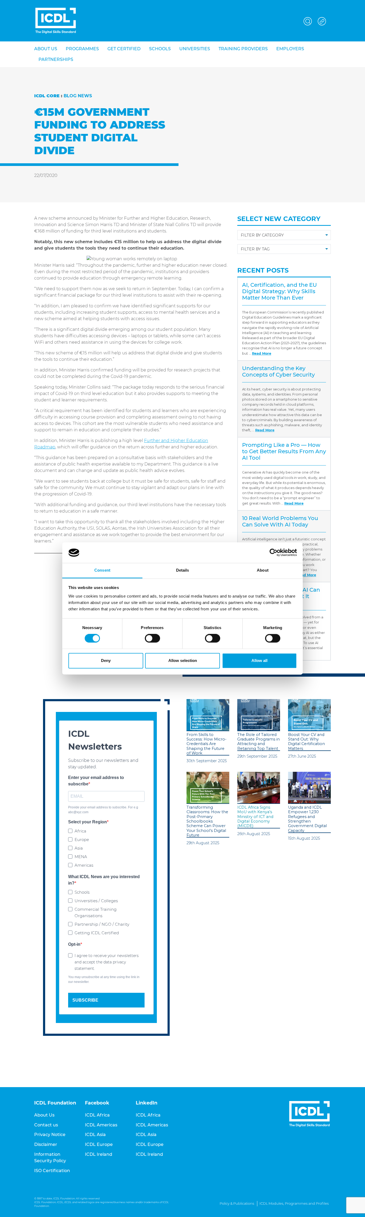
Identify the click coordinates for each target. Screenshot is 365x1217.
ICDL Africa (97, 1115)
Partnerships (55, 59)
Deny (106, 660)
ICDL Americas (101, 1124)
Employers (290, 48)
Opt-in (74, 944)
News (85, 95)
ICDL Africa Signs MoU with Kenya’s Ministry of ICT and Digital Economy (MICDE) (255, 816)
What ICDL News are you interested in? (104, 879)
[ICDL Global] (55, 20)
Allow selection (182, 660)
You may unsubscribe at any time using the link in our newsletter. (103, 979)
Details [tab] (182, 570)
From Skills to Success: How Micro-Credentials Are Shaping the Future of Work (207, 743)
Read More (261, 353)
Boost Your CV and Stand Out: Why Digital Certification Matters (306, 741)
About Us (44, 1115)
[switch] (152, 638)
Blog (70, 95)
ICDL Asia (95, 1134)
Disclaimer (45, 1144)
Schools (160, 48)
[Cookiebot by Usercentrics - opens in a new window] (273, 553)
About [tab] (263, 570)
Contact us (46, 1124)
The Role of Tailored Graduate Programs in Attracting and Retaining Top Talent (258, 741)
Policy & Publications (237, 1204)
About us (45, 48)
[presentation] (208, 715)
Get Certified (124, 48)
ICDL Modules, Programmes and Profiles (294, 1204)
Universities (194, 48)
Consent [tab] (102, 570)
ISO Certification (52, 1170)
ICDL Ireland (98, 1154)
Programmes (82, 48)
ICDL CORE (47, 95)
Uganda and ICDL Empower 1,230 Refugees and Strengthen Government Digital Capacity (307, 819)
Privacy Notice (49, 1134)
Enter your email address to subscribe (96, 780)
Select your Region (87, 822)
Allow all (259, 660)
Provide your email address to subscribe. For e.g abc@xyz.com (103, 809)
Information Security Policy (50, 1157)
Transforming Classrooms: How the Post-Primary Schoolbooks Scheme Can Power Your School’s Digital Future (207, 821)
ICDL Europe (99, 1144)
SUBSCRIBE (85, 1000)
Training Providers (243, 48)
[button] (308, 20)
